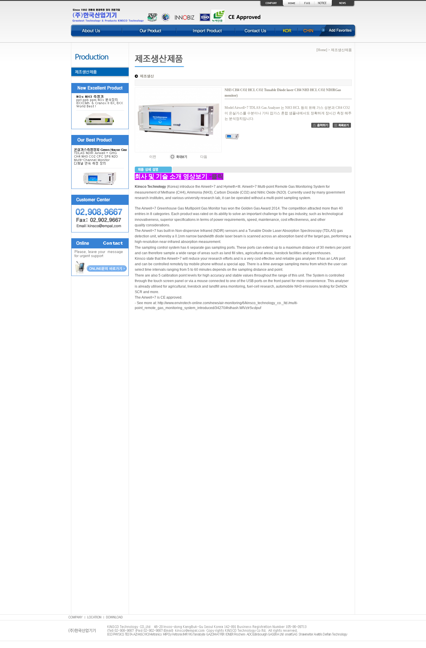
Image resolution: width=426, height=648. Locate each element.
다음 (203, 157)
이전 (152, 157)
